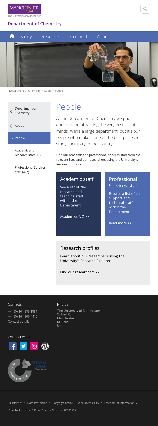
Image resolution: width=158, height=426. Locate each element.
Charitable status (19, 410)
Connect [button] (78, 36)
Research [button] (51, 36)
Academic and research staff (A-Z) (29, 152)
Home (12, 35)
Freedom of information (119, 403)
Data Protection (37, 403)
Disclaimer (15, 403)
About (47, 90)
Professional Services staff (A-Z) (30, 169)
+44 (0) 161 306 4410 (22, 316)
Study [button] (26, 36)
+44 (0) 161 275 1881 (22, 311)
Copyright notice (62, 403)
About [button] (103, 36)
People (59, 90)
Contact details (18, 321)
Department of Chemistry (24, 90)
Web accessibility (88, 403)
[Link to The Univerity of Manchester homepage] (24, 10)
